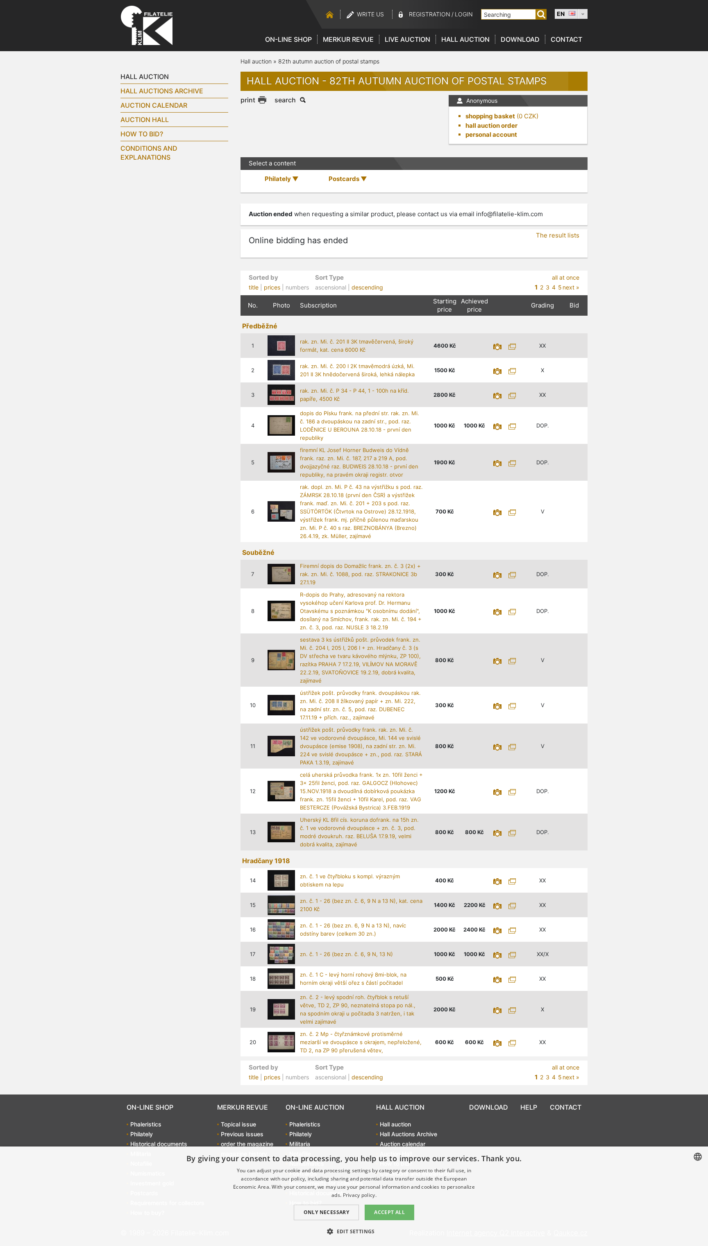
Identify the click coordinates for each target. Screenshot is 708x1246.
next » (571, 287)
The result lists (557, 235)
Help (528, 1107)
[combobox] (698, 1157)
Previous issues (242, 1134)
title (254, 287)
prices (272, 287)
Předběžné (259, 326)
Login (464, 14)
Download (520, 39)
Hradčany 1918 (266, 861)
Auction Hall (144, 119)
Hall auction (465, 39)
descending (367, 287)
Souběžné (258, 552)
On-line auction (315, 1107)
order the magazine (247, 1143)
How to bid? (141, 134)
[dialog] (354, 1196)
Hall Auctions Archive (161, 91)
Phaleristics (145, 1124)
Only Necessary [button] (326, 1212)
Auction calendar (153, 105)
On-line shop (288, 39)
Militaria (299, 1143)
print (248, 100)
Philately (141, 1134)
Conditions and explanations (148, 152)
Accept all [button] (389, 1212)
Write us (370, 14)
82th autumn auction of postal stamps (328, 61)
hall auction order (491, 125)
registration (429, 14)
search (285, 100)
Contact (566, 39)
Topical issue (238, 1124)
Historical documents (158, 1143)
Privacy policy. (360, 1195)
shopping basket (490, 116)
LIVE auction (407, 39)
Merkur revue (348, 39)
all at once (565, 277)
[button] (354, 1231)
